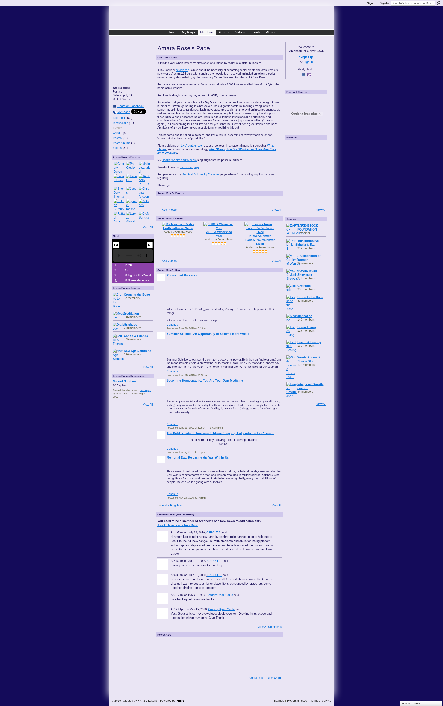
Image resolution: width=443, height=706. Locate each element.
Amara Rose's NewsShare (265, 677)
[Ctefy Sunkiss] (144, 217)
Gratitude (130, 324)
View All (148, 227)
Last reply (145, 390)
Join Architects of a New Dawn (177, 525)
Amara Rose (184, 231)
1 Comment (216, 427)
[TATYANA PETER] (144, 179)
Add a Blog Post (172, 505)
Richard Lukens (147, 700)
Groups (117, 133)
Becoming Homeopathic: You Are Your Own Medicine (205, 380)
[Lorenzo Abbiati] (131, 217)
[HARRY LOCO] (292, 160)
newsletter (182, 70)
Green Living (306, 327)
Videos (117, 148)
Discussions (120, 123)
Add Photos (169, 209)
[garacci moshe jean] (131, 204)
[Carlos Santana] (318, 186)
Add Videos (169, 261)
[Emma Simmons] (292, 199)
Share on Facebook (130, 106)
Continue (172, 324)
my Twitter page (189, 167)
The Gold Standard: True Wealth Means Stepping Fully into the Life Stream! (220, 433)
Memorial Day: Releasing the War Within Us (198, 457)
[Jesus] (131, 192)
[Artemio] (305, 199)
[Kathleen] (144, 204)
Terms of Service (321, 700)
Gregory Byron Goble (220, 595)
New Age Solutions (137, 351)
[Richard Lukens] (292, 147)
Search (438, 3)
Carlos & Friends (136, 336)
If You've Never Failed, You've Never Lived (260, 240)
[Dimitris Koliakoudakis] (318, 199)
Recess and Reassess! (182, 275)
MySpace (123, 112)
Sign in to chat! (410, 703)
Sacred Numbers (125, 381)
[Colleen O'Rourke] (119, 204)
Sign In (384, 3)
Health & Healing (309, 342)
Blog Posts (119, 118)
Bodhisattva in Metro (178, 228)
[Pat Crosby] (131, 167)
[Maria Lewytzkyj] (144, 167)
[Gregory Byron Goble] (119, 167)
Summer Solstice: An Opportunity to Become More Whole (208, 334)
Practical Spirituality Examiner (201, 174)
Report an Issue (297, 700)
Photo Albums (121, 143)
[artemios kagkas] (305, 160)
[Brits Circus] (318, 173)
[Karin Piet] (131, 179)
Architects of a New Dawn (223, 18)
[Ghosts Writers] (305, 186)
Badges (279, 700)
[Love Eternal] (119, 179)
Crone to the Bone (137, 294)
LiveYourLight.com (192, 145)
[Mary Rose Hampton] (292, 186)
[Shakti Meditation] (318, 160)
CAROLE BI (213, 532)
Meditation (131, 313)
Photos (117, 138)
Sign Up (372, 3)
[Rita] (292, 173)
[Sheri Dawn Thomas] (119, 192)
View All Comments (269, 626)
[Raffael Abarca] (119, 217)
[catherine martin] (305, 173)
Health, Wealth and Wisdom (179, 160)
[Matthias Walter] (318, 147)
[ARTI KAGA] (305, 147)
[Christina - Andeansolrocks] (144, 192)
